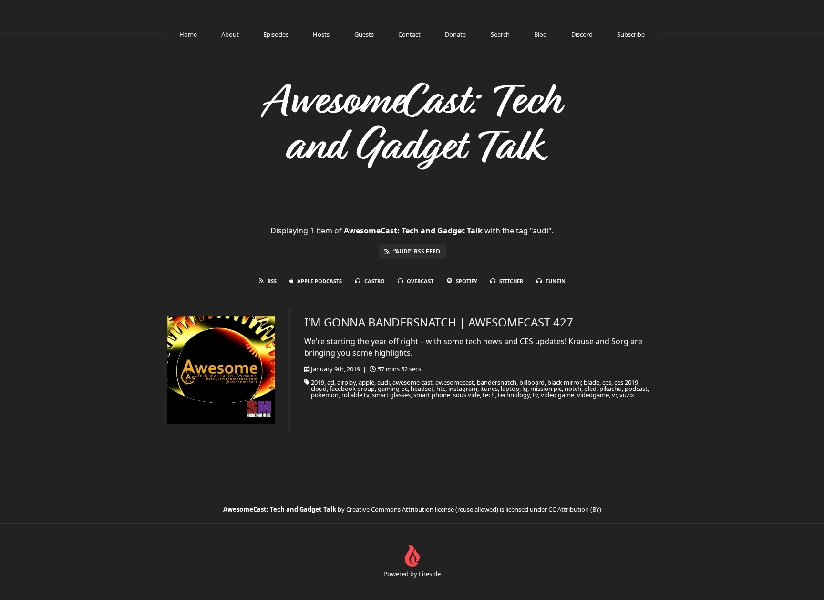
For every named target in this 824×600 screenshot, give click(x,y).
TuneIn (556, 280)
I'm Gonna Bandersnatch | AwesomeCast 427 (438, 322)
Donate (455, 34)
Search (500, 34)
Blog (540, 34)
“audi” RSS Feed (416, 251)
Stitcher (511, 280)
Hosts (321, 34)
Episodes (275, 34)
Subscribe (631, 34)
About (230, 34)
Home (188, 34)
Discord (582, 34)
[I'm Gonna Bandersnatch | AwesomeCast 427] (221, 370)
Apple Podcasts (319, 280)
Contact (409, 34)
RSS (272, 280)
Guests (364, 34)
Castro (374, 280)
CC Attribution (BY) (574, 509)
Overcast (420, 280)
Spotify (466, 280)
